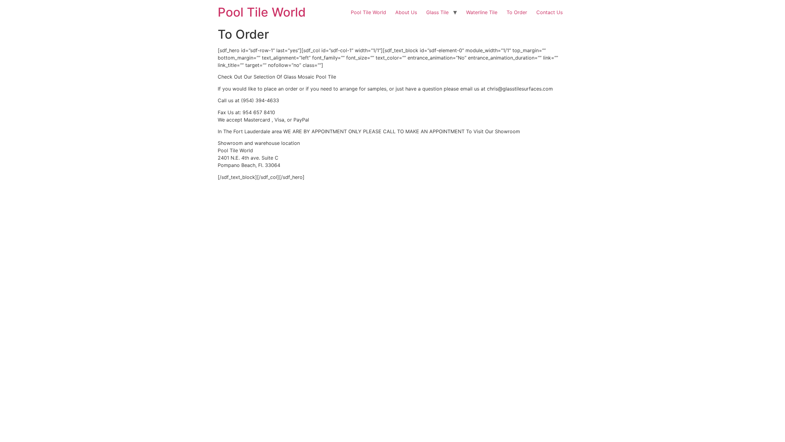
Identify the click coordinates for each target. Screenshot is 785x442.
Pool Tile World (262, 12)
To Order (517, 12)
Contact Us (549, 12)
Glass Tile (437, 12)
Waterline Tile (481, 12)
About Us (406, 12)
